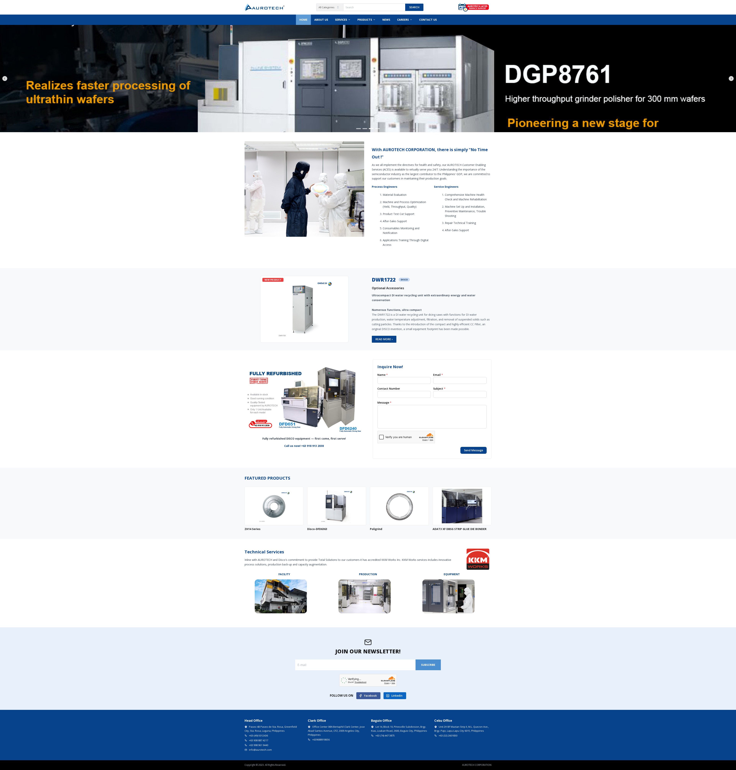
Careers (403, 19)
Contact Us (428, 19)
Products (364, 19)
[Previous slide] (4, 78)
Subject (439, 388)
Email (438, 375)
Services (341, 19)
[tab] (358, 128)
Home (303, 19)
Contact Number (388, 388)
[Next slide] (731, 78)
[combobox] (329, 7)
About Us (321, 19)
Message (384, 402)
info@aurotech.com (260, 749)
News (386, 19)
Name (382, 375)
